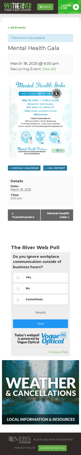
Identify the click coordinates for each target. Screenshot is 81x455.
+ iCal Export (55, 168)
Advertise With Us (52, 448)
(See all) (49, 69)
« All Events (17, 27)
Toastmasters (23, 215)
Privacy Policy (25, 447)
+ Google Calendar (24, 168)
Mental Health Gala (58, 215)
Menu (46, 7)
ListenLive (66, 7)
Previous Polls (58, 352)
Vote (40, 324)
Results (40, 312)
